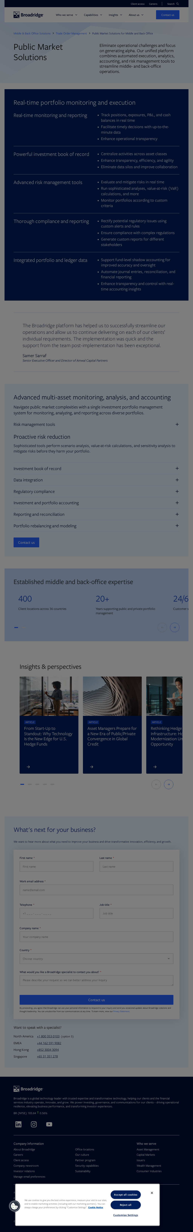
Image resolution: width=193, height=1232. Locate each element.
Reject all (126, 1204)
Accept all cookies (125, 1194)
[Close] (152, 1193)
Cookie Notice (95, 1207)
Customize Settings (125, 1215)
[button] (14, 1206)
